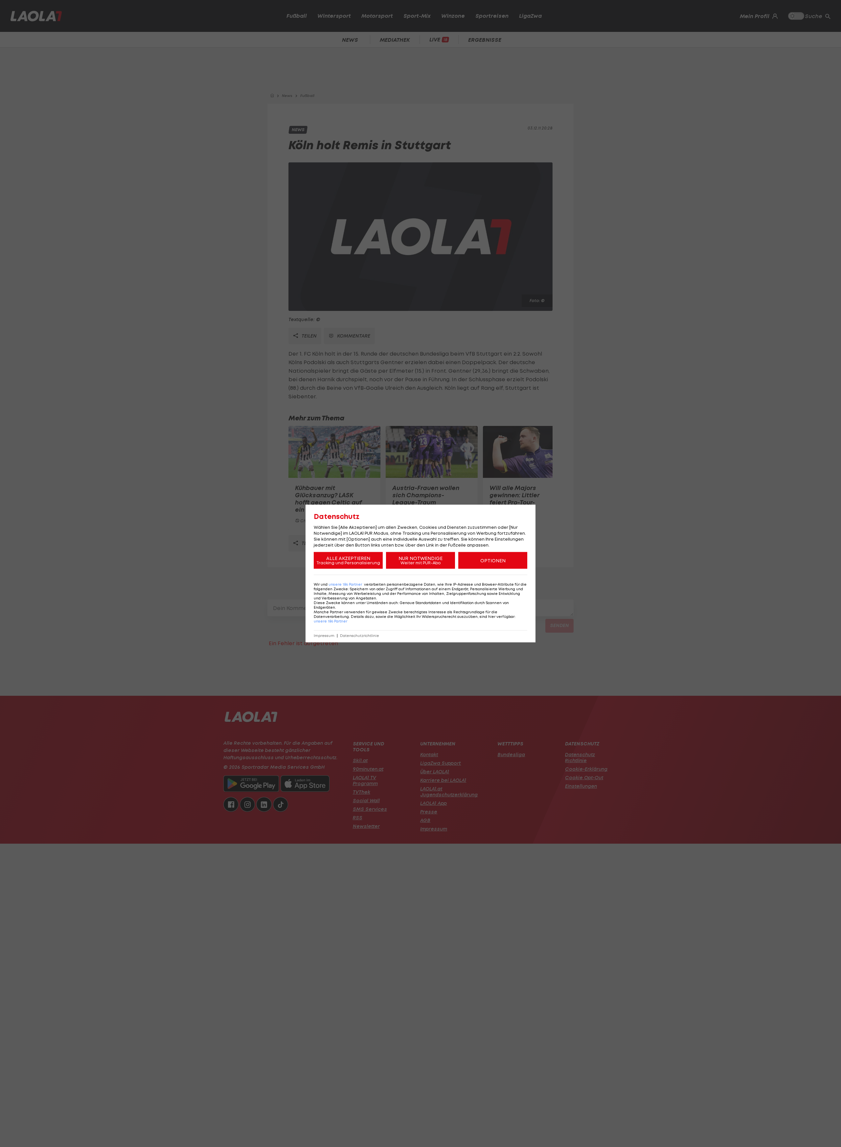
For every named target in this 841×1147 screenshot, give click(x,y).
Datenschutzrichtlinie (359, 636)
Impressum (324, 636)
